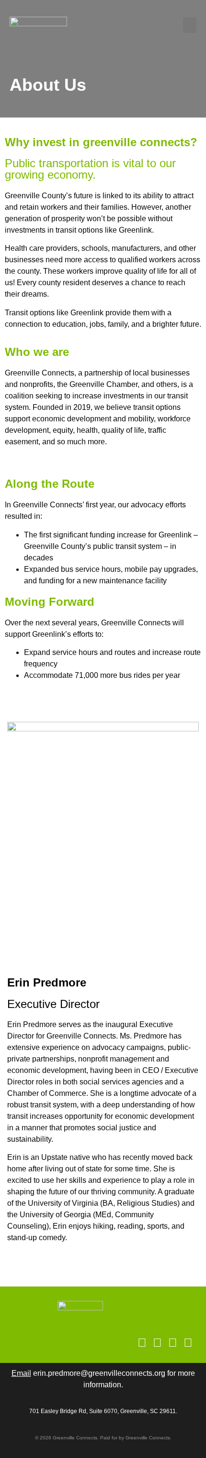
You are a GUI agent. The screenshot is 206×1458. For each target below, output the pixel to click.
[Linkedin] (173, 1343)
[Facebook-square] (157, 1343)
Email (21, 1373)
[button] (189, 25)
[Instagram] (142, 1343)
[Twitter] (188, 1343)
